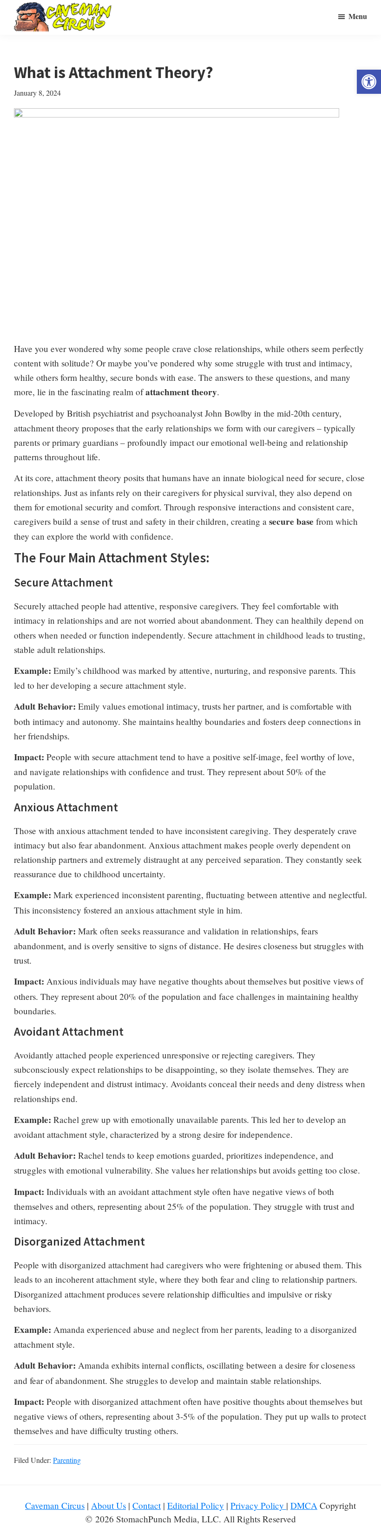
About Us (108, 1505)
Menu (357, 16)
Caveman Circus (55, 1505)
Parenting (67, 1460)
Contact (146, 1505)
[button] (369, 82)
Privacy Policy (258, 1505)
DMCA (303, 1505)
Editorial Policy (195, 1505)
